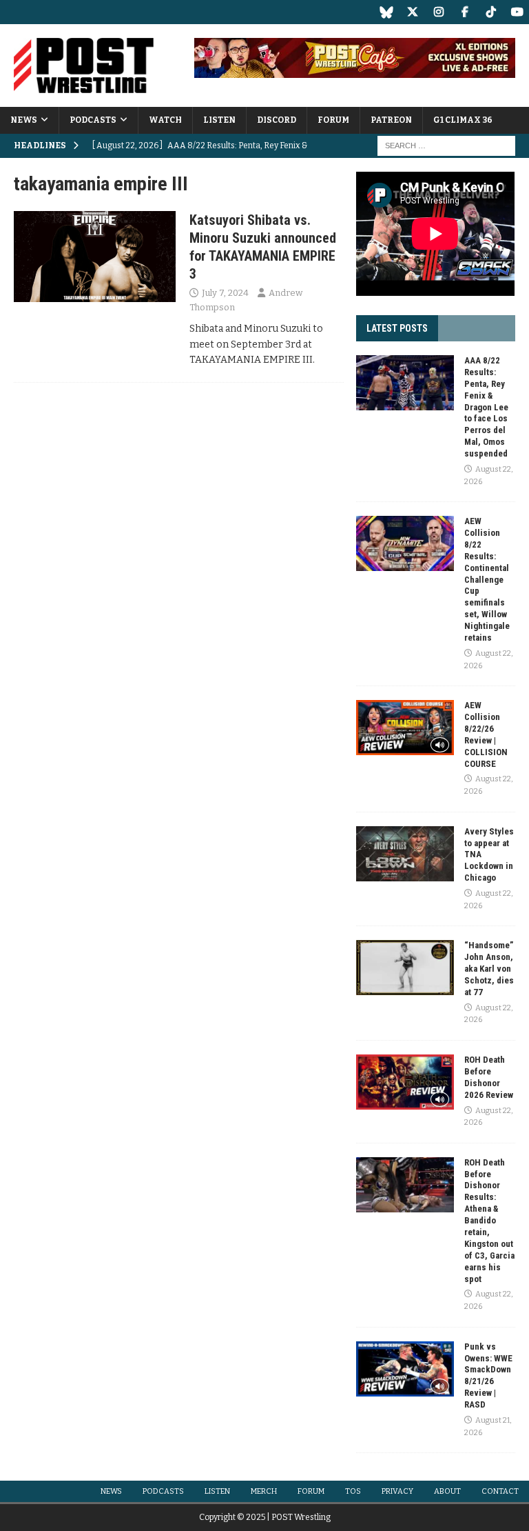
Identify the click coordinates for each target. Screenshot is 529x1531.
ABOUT (447, 1491)
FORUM (333, 120)
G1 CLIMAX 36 (462, 120)
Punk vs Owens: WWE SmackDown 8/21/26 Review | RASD (488, 1375)
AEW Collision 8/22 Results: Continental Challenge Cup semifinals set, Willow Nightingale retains (487, 579)
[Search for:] (446, 146)
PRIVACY (397, 1491)
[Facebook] (465, 12)
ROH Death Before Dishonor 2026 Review (488, 1077)
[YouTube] (517, 12)
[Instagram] (438, 12)
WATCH (165, 120)
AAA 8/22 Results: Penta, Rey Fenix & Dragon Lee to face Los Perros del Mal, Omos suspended (486, 407)
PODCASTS (93, 120)
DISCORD (276, 120)
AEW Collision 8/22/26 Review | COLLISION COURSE (486, 734)
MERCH (264, 1491)
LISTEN (219, 120)
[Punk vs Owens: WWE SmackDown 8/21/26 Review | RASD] (405, 1369)
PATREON (391, 120)
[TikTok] (491, 12)
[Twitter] (412, 12)
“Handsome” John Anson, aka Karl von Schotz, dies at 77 (489, 968)
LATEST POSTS (397, 328)
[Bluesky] (386, 12)
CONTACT (500, 1491)
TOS (353, 1491)
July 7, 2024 (225, 293)
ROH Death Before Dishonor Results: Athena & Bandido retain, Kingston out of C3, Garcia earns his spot (489, 1220)
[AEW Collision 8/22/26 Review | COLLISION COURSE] (405, 727)
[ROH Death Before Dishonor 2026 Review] (405, 1082)
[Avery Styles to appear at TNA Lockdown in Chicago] (405, 853)
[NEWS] (95, 256)
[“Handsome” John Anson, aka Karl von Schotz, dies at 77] (405, 967)
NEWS (23, 120)
